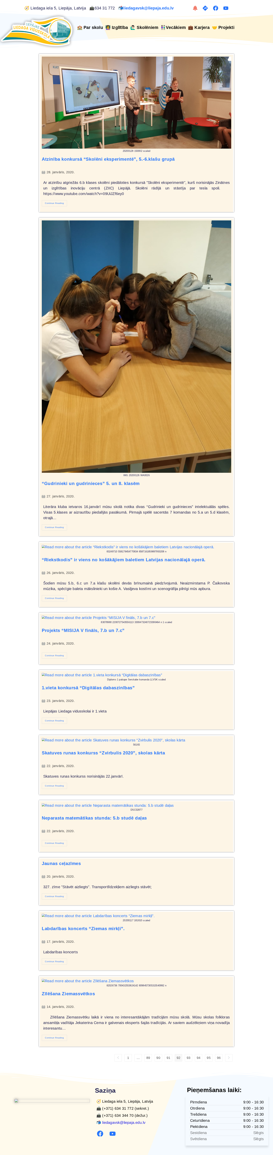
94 (198, 1058)
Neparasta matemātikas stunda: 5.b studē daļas (94, 817)
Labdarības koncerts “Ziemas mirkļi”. (83, 928)
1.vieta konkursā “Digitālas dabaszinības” (88, 687)
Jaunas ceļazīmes (61, 863)
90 (158, 1058)
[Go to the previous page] (118, 1057)
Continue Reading (56, 202)
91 (168, 1058)
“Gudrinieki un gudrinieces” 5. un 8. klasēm (91, 483)
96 (219, 1058)
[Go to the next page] (229, 1057)
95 (208, 1058)
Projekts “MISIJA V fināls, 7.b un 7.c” (83, 630)
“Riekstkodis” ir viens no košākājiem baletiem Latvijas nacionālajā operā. (124, 559)
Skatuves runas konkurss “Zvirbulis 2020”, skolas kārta (103, 752)
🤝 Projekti (223, 27)
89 (148, 1058)
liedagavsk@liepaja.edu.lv (149, 8)
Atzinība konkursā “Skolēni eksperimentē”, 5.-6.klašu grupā (108, 159)
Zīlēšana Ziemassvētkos (68, 993)
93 (188, 1058)
